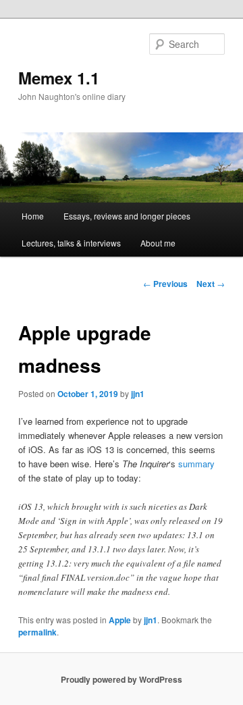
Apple (120, 620)
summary (196, 463)
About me (158, 243)
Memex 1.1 (58, 77)
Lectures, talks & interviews (71, 243)
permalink (37, 632)
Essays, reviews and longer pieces (126, 215)
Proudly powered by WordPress (121, 679)
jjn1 (137, 394)
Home (33, 215)
